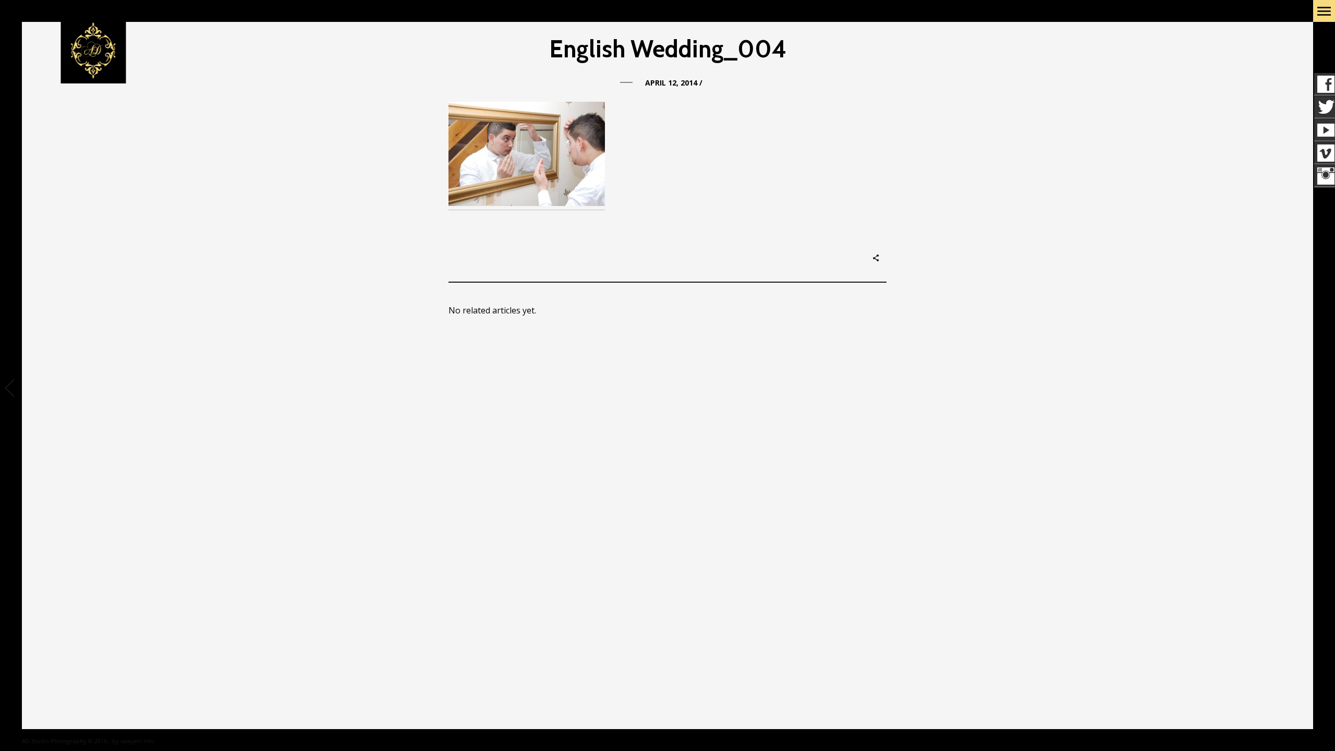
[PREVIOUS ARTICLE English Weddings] (11, 389)
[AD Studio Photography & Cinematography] (93, 51)
